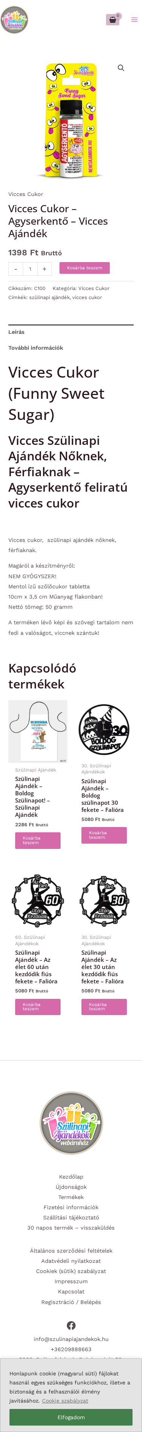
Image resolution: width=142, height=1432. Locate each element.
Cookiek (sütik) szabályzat (71, 1271)
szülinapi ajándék (49, 297)
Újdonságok (71, 1187)
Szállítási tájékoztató (71, 1217)
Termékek (71, 1197)
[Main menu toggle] (134, 19)
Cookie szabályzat (65, 1401)
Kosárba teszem (84, 267)
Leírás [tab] (16, 332)
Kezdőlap (71, 1176)
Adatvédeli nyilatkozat (71, 1261)
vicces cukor (87, 297)
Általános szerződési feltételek (71, 1250)
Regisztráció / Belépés (71, 1302)
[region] (71, 1395)
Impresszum (71, 1281)
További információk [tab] (35, 347)
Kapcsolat (71, 1291)
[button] (121, 68)
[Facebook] (71, 1325)
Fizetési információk (71, 1207)
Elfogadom (71, 1417)
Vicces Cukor (25, 194)
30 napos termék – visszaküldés (71, 1227)
